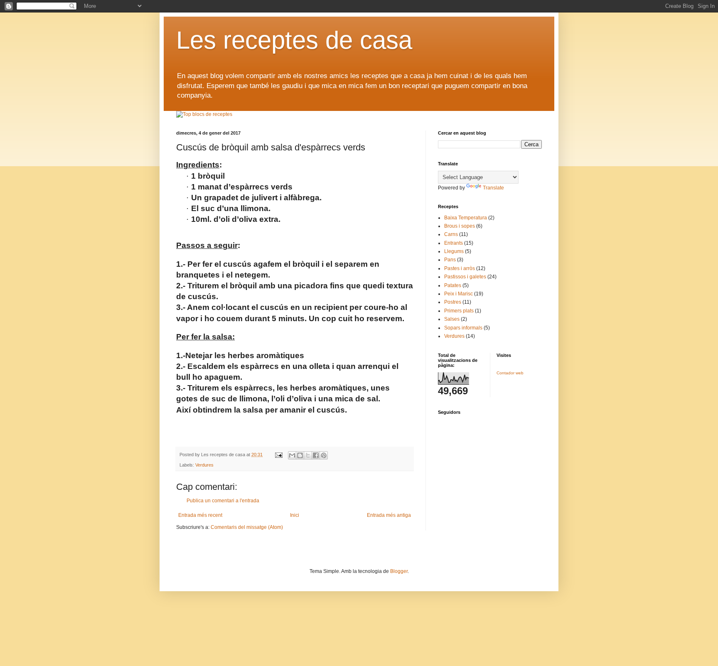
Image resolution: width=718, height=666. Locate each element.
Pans (450, 260)
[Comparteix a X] (308, 455)
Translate (493, 188)
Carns (451, 234)
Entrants (453, 243)
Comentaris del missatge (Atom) (247, 527)
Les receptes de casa (294, 40)
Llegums (454, 251)
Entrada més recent (200, 515)
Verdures (204, 464)
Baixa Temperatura (465, 218)
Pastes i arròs (459, 268)
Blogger (399, 571)
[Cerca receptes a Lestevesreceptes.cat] (204, 114)
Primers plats (459, 311)
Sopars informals (463, 328)
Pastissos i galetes (465, 277)
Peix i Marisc (458, 294)
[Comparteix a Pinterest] (324, 455)
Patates (452, 285)
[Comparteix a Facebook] (316, 455)
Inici (294, 515)
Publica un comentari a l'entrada (223, 501)
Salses (452, 319)
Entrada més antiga (389, 515)
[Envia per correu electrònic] (292, 455)
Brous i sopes (459, 226)
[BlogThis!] (300, 455)
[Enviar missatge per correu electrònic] (278, 454)
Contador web (510, 373)
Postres (452, 302)
